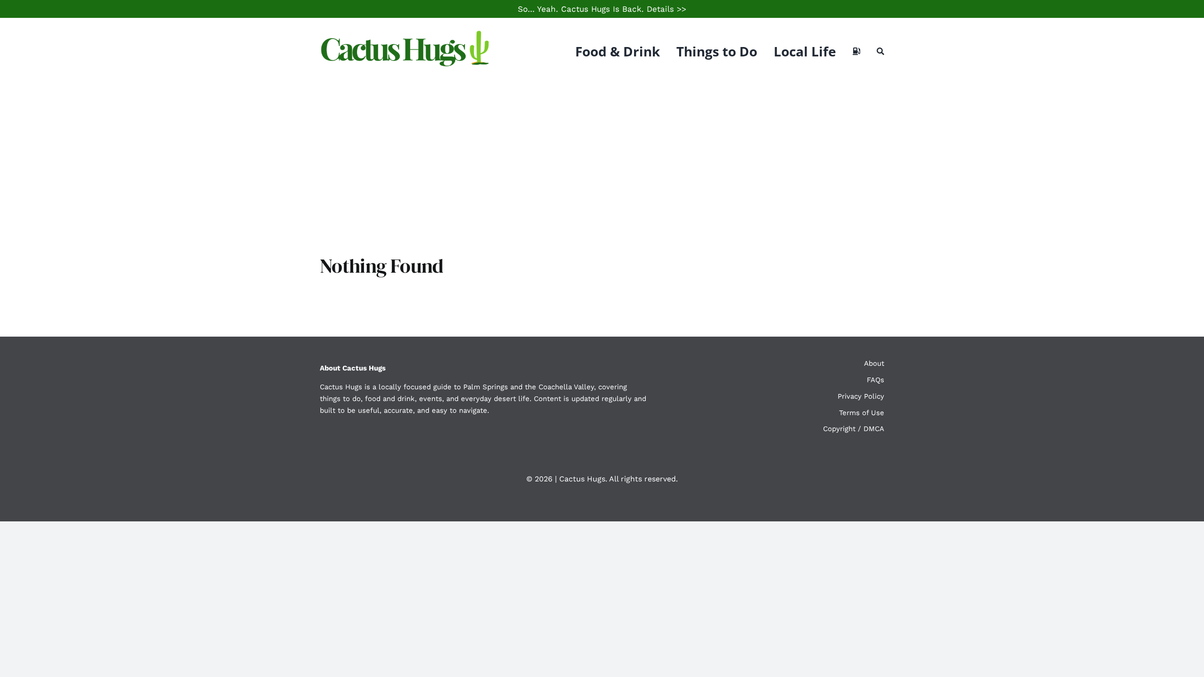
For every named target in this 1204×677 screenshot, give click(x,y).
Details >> (666, 9)
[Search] (880, 51)
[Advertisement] (602, 155)
